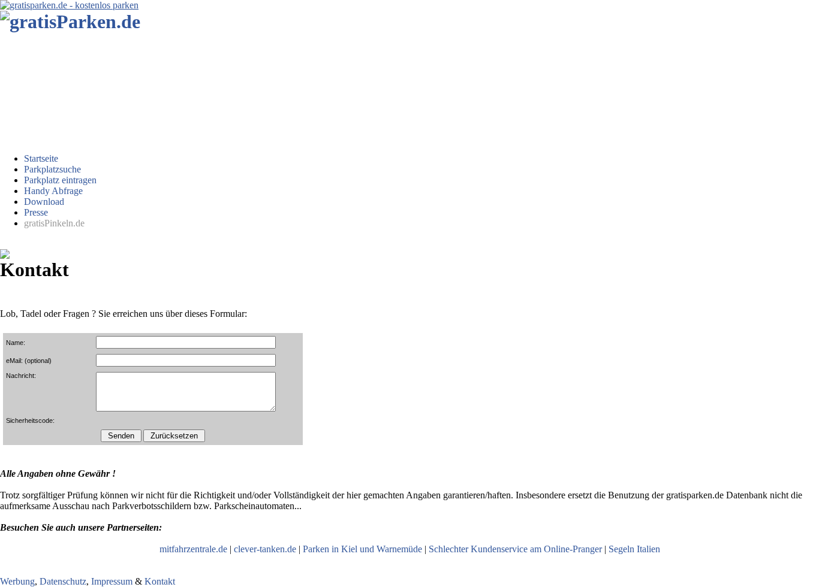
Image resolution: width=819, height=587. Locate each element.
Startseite (41, 158)
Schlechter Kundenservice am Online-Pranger (515, 549)
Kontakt (159, 581)
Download (44, 201)
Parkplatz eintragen (60, 180)
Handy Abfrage (53, 191)
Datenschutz (63, 581)
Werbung (17, 581)
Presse (36, 212)
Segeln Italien (634, 549)
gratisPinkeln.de (54, 223)
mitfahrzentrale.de (193, 549)
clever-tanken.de (265, 549)
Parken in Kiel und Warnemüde (362, 549)
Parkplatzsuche (52, 169)
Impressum (112, 581)
